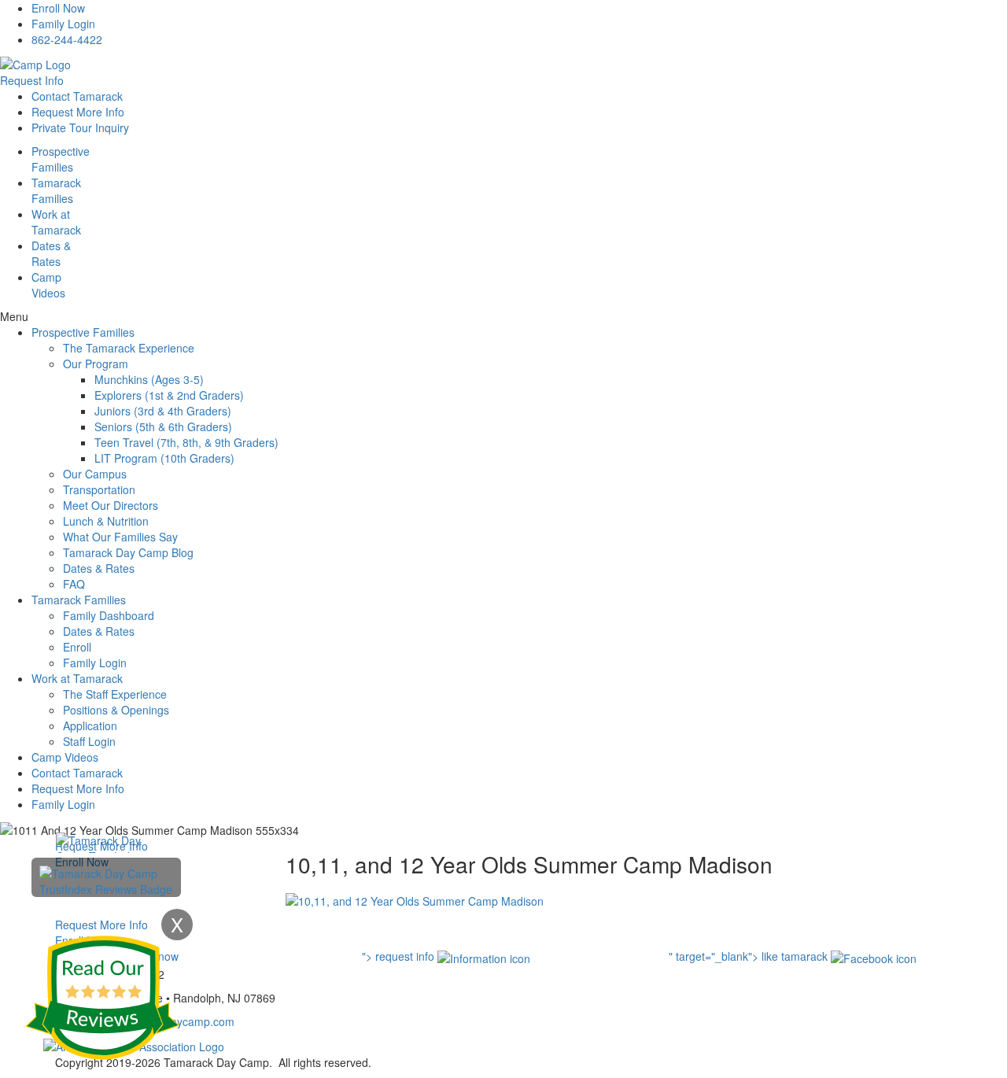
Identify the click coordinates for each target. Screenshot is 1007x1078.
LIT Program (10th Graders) (164, 458)
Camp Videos (48, 285)
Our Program (95, 363)
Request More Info (77, 112)
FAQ (74, 584)
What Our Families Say (120, 537)
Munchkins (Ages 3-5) (149, 379)
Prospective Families (83, 332)
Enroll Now (58, 8)
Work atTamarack (56, 222)
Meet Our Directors (110, 505)
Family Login (63, 23)
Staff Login (89, 741)
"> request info (399, 956)
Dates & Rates (99, 568)
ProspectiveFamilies (60, 159)
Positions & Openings (116, 710)
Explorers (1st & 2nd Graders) (169, 395)
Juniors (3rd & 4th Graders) (162, 411)
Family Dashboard (108, 615)
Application (90, 725)
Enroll (77, 647)
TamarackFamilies (56, 190)
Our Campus (95, 474)
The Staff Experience (115, 694)
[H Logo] (35, 63)
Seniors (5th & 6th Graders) (163, 426)
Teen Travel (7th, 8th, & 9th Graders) (186, 442)
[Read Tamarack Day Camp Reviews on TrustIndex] (106, 880)
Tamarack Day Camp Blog (128, 552)
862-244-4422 (66, 39)
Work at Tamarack (77, 678)
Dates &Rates (51, 253)
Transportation (99, 489)
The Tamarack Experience (128, 348)
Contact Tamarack (77, 96)
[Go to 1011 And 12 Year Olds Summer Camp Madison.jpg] (415, 899)
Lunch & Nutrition (106, 521)
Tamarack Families (78, 599)
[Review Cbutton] (102, 997)
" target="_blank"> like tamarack (750, 956)
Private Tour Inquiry (80, 127)
